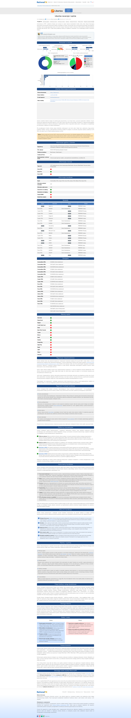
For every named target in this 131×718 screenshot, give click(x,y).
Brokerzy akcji (65, 2)
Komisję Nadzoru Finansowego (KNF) (61, 705)
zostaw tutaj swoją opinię (88, 686)
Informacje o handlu (61, 21)
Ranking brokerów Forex (47, 5)
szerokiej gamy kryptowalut (85, 487)
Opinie (88, 2)
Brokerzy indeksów (78, 2)
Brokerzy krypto (60, 2)
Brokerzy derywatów (71, 2)
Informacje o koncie (53, 21)
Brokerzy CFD (56, 2)
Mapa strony (47, 716)
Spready (67, 21)
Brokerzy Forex (50, 2)
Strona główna (39, 5)
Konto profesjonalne (58, 405)
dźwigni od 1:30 (51, 519)
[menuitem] (93, 2)
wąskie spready (42, 640)
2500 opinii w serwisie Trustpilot (56, 676)
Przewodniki (84, 2)
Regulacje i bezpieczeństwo (88, 21)
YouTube (79, 686)
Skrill (61, 554)
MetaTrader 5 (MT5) (43, 453)
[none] (93, 2)
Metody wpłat (80, 21)
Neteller (64, 554)
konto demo (51, 412)
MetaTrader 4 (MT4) (43, 447)
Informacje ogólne (46, 21)
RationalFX (88, 673)
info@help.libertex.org (54, 97)
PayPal (69, 554)
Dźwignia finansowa (73, 21)
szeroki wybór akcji (54, 481)
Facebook (74, 686)
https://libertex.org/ (54, 92)
